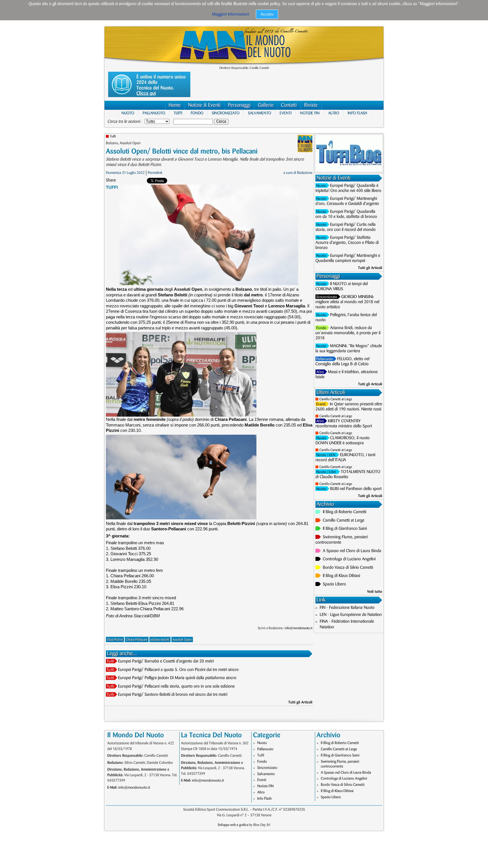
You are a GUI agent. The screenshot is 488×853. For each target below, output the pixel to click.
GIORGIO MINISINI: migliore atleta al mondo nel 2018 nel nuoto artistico (347, 302)
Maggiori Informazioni (230, 14)
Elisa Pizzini (115, 639)
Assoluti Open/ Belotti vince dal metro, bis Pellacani (182, 151)
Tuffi (178, 113)
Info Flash (357, 113)
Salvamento (259, 113)
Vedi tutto (374, 591)
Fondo (197, 113)
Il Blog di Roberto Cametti (344, 512)
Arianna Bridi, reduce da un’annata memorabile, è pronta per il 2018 (347, 333)
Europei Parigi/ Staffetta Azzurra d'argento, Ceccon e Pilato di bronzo (347, 243)
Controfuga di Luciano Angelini (349, 559)
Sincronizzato (225, 113)
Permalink (155, 172)
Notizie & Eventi (204, 105)
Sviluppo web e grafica (233, 824)
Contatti (289, 105)
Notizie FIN (310, 113)
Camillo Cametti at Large (335, 399)
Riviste (311, 105)
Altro (333, 113)
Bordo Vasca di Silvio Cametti (348, 568)
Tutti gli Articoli (300, 702)
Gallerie (266, 105)
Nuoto (127, 113)
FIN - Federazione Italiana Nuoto (347, 608)
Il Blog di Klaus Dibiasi (341, 576)
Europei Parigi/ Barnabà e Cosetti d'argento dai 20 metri (166, 661)
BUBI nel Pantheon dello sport (356, 489)
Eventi (285, 113)
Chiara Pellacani (136, 639)
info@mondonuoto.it (298, 628)
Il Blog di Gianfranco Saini (345, 529)
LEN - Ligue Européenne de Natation (351, 615)
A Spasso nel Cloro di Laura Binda (352, 551)
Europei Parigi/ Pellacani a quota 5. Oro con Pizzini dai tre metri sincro (178, 670)
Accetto (267, 14)
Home (175, 105)
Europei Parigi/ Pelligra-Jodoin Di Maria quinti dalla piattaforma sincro (177, 678)
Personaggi (239, 105)
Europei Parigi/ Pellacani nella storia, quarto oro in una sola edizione (176, 686)
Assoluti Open (182, 639)
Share (111, 180)
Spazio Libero (334, 584)
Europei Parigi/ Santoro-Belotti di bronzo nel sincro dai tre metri (172, 695)
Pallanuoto (154, 113)
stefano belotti (160, 639)
